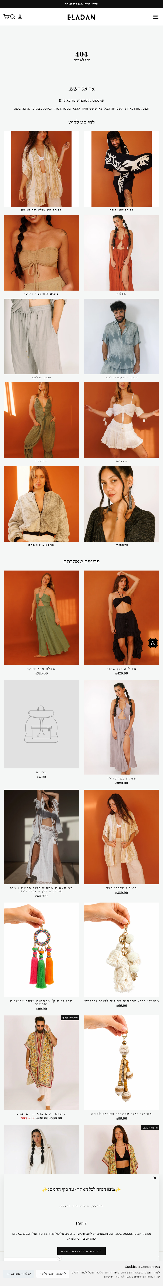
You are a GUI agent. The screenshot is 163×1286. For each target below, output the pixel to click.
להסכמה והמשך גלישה (53, 1274)
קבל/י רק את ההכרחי (19, 1274)
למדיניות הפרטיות (114, 1276)
